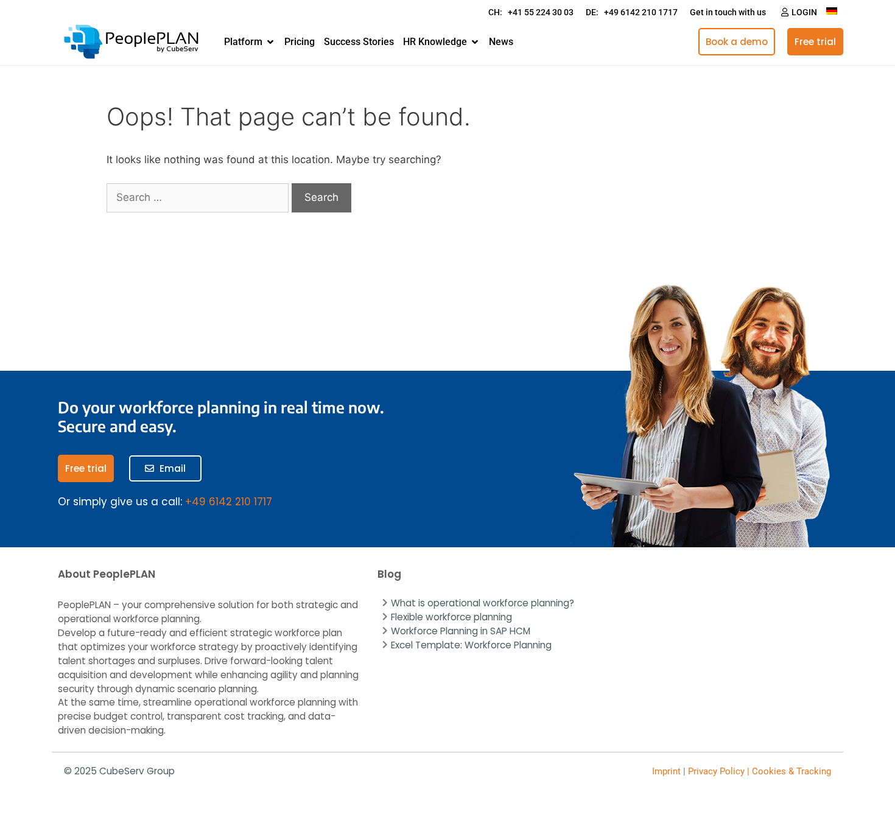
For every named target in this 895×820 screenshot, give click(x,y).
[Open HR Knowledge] (475, 42)
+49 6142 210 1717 (228, 501)
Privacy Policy (716, 771)
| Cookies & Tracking (788, 771)
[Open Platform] (270, 42)
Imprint (666, 771)
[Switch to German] (831, 10)
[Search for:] (199, 197)
